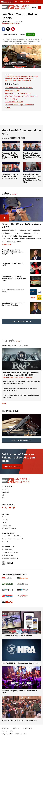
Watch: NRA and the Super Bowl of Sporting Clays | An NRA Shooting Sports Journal (21, 382)
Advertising (5, 489)
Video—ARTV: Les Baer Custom (18, 93)
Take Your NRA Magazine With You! (17, 635)
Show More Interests (26, 440)
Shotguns (29, 378)
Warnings (4, 731)
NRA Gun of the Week (9, 528)
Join (16, 2)
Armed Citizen (6, 526)
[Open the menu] (39, 7)
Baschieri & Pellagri (10, 378)
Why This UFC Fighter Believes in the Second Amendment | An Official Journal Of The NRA (32, 178)
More (14, 194)
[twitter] (8, 28)
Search (4, 501)
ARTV (3, 403)
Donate (26, 2)
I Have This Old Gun (10, 411)
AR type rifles (9, 77)
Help (3, 498)
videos (28, 80)
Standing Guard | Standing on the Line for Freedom (13, 304)
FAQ (3, 495)
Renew (21, 2)
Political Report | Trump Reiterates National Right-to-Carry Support (13, 252)
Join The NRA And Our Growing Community (20, 663)
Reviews (13, 24)
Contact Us (5, 492)
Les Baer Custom (20, 77)
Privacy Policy (5, 728)
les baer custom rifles (18, 80)
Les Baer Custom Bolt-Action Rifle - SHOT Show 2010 (19, 89)
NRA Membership (7, 549)
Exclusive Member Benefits (10, 552)
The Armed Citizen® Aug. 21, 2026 (13, 264)
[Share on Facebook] (3, 28)
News (8, 24)
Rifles (18, 24)
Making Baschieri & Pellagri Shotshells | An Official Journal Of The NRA (21, 374)
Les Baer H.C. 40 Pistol (14, 101)
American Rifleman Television (15, 345)
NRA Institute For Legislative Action (13, 539)
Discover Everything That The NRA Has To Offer (19, 691)
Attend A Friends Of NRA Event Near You (19, 720)
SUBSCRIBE (12, 467)
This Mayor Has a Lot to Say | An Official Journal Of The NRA (10, 176)
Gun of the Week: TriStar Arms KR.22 (21, 225)
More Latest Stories (26, 321)
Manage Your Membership (10, 558)
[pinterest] (12, 28)
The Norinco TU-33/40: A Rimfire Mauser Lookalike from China (14, 278)
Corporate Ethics (27, 728)
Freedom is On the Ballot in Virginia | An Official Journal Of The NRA (10, 156)
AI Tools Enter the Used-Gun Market (13, 291)
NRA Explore (6, 542)
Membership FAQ (7, 555)
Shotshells (21, 378)
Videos (4, 24)
